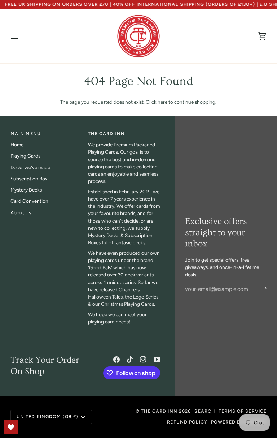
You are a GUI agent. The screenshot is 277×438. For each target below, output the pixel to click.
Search (204, 411)
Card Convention (29, 201)
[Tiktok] (130, 359)
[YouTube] (157, 359)
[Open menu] (21, 36)
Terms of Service (243, 411)
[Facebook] (116, 359)
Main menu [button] (25, 133)
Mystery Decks (26, 190)
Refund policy (187, 422)
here (162, 102)
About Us (20, 212)
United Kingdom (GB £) (48, 416)
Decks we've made (30, 167)
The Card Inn (159, 411)
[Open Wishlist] (11, 427)
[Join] (261, 288)
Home (16, 144)
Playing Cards (25, 156)
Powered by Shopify (239, 422)
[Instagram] (143, 359)
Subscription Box (28, 178)
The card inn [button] (106, 133)
